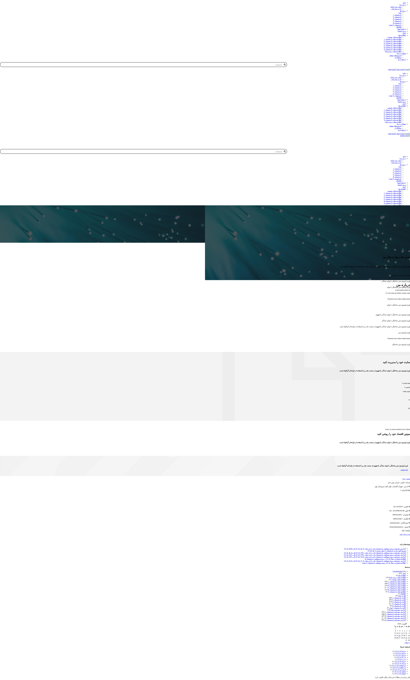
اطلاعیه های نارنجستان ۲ (397, 583)
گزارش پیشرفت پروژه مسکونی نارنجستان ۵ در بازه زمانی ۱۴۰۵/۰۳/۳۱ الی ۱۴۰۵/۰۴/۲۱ (375, 555)
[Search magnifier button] (284, 64)
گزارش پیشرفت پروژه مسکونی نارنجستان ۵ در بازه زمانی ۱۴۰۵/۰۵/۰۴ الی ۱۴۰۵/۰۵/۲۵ (375, 549)
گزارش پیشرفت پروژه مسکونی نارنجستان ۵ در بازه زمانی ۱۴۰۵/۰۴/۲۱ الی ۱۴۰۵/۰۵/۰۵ (375, 553)
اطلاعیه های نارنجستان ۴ (397, 587)
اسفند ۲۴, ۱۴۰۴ (400, 673)
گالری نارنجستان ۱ (399, 598)
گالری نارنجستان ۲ (399, 600)
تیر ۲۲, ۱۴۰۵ (401, 657)
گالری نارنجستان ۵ (399, 606)
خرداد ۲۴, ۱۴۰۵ (400, 661)
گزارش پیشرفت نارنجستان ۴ (395, 618)
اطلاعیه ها (402, 575)
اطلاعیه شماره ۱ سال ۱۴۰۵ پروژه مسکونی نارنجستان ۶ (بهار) (384, 563)
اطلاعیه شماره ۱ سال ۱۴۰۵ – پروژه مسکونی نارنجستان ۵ (385, 559)
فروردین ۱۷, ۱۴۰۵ (399, 669)
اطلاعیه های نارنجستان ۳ (397, 585)
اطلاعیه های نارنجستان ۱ (397, 581)
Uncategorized (398, 571)
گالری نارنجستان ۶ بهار (398, 608)
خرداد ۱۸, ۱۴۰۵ (400, 663)
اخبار (404, 573)
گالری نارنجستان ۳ (399, 602)
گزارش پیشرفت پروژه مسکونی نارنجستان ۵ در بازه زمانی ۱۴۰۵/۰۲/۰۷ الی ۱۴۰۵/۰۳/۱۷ (375, 561)
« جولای (407, 642)
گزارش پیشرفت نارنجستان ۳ (395, 616)
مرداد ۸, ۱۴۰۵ (401, 653)
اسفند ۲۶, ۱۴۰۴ (400, 671)
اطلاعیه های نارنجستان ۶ (397, 592)
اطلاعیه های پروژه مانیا (397, 577)
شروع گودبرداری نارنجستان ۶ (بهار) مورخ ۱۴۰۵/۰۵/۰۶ (387, 551)
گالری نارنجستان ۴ (399, 604)
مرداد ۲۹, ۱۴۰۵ (400, 651)
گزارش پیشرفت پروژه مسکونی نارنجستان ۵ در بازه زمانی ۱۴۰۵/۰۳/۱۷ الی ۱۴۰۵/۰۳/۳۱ (375, 557)
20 (399, 635)
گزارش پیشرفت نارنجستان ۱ (395, 612)
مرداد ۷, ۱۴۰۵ (401, 655)
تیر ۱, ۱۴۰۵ (402, 659)
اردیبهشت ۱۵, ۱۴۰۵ (399, 665)
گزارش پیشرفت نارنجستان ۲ (395, 614)
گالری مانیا (402, 596)
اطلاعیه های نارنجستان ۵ (397, 590)
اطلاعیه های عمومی (398, 579)
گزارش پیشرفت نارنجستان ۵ (395, 620)
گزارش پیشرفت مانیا (398, 610)
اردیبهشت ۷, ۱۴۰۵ (399, 667)
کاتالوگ (403, 594)
